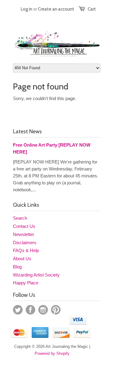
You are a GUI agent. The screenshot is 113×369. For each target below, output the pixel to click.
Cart (92, 9)
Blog (17, 266)
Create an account (56, 9)
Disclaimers (24, 242)
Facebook (30, 310)
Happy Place (25, 282)
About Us (22, 258)
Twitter (18, 310)
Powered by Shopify (52, 353)
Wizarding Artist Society (36, 274)
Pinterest (56, 310)
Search (20, 218)
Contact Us (24, 226)
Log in (26, 9)
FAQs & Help (26, 250)
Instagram (43, 310)
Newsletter (23, 234)
